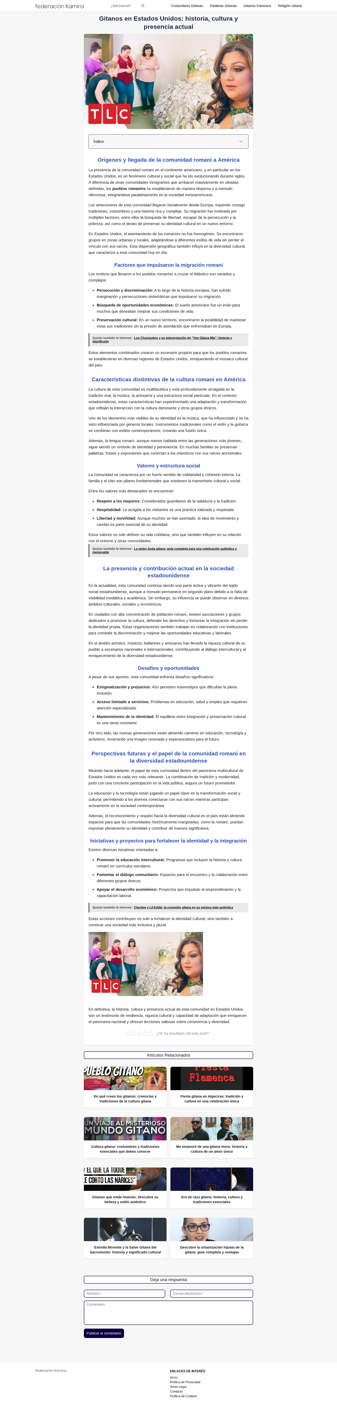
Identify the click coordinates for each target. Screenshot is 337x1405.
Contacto (176, 1391)
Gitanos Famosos (257, 6)
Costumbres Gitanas (187, 6)
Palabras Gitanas (223, 6)
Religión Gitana (290, 6)
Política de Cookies (183, 1396)
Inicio (173, 1377)
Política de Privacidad (185, 1382)
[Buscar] (143, 6)
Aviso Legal (178, 1386)
